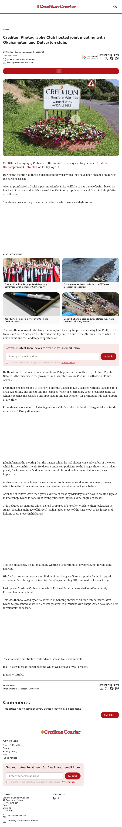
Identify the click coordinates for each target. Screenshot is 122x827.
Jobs (5, 754)
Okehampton (11, 167)
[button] (6, 7)
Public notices (10, 757)
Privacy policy (10, 751)
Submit (108, 356)
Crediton (102, 163)
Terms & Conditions (13, 745)
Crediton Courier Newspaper (19, 52)
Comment (110, 714)
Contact (7, 748)
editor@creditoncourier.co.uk (23, 820)
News (6, 29)
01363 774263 (19, 815)
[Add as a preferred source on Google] (90, 57)
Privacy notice (68, 362)
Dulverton (31, 167)
